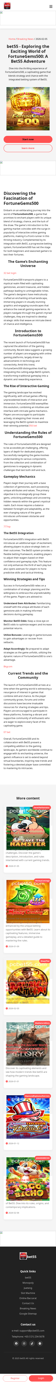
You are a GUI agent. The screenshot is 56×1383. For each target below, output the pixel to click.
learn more (28, 148)
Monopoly (28, 1282)
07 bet (7, 732)
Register (15, 1378)
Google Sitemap (28, 1313)
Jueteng (28, 1288)
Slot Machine (28, 1293)
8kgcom (8, 666)
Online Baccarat (28, 1298)
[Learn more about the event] (28, 24)
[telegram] (40, 1343)
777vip (7, 526)
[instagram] (24, 1343)
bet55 (28, 1277)
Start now (28, 139)
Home (12, 39)
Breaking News (25, 39)
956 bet (33, 425)
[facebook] (16, 1343)
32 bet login (10, 273)
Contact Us (28, 1303)
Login (41, 1378)
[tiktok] (32, 1343)
